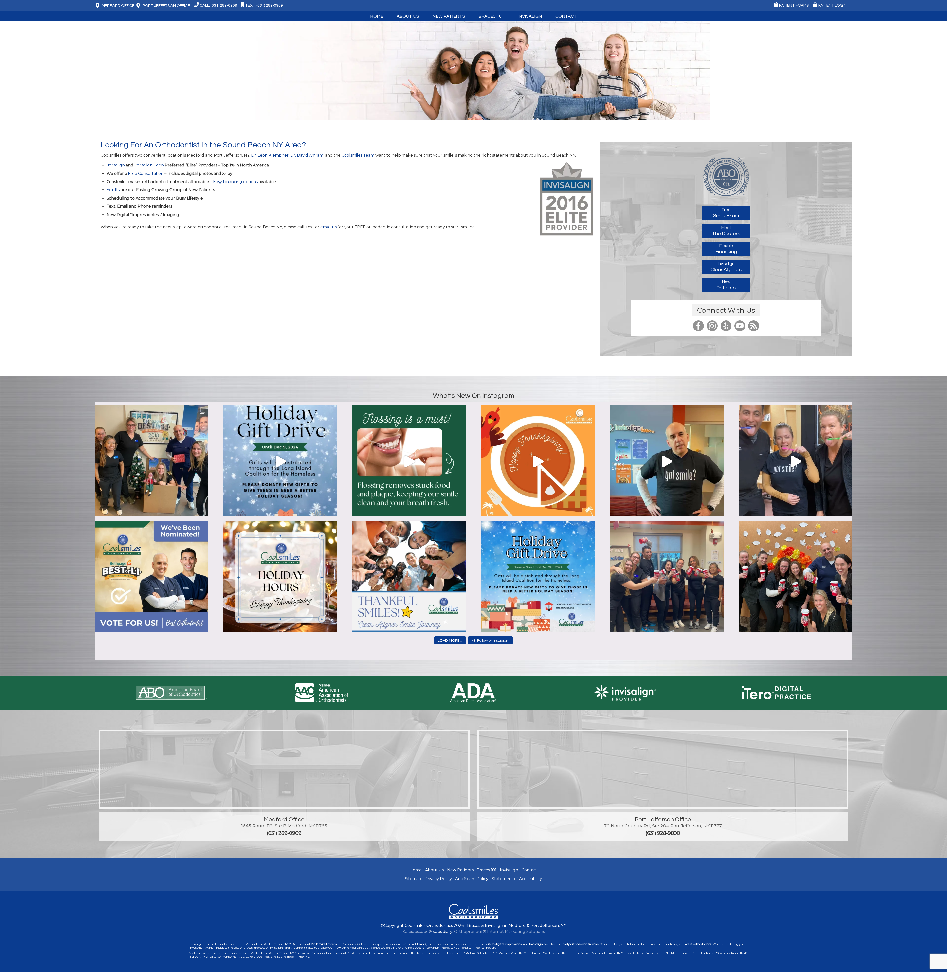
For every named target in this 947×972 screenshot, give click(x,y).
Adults (113, 189)
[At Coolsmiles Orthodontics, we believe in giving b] (151, 461)
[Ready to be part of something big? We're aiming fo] (151, 577)
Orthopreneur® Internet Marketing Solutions (499, 931)
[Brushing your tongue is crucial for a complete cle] (795, 461)
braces (421, 944)
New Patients (460, 870)
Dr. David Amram (306, 155)
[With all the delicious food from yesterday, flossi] (409, 461)
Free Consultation (146, 173)
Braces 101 (491, 16)
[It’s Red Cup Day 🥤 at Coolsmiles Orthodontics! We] (795, 577)
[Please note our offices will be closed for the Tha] (280, 577)
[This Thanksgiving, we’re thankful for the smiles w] (538, 461)
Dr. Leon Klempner (270, 155)
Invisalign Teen (149, 165)
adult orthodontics (698, 944)
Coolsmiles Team (358, 155)
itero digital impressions (505, 944)
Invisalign (529, 16)
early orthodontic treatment (583, 944)
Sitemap (413, 878)
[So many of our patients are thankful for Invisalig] (409, 577)
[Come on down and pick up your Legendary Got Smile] (667, 461)
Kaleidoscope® (417, 931)
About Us (434, 870)
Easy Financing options (236, 181)
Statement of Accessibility (517, 878)
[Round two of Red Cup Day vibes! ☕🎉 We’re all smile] (667, 577)
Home (376, 16)
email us (328, 227)
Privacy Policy (438, 878)
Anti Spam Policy (471, 878)
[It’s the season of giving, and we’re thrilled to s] (280, 461)
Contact (529, 870)
